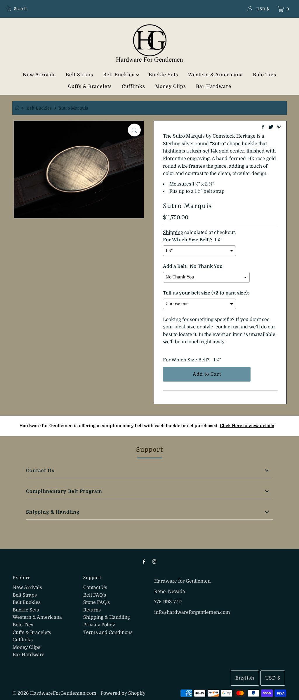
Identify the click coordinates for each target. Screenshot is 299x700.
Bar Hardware (213, 86)
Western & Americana (215, 74)
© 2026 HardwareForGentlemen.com (54, 693)
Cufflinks (133, 86)
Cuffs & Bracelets (90, 86)
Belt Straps (79, 74)
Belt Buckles (119, 74)
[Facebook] (144, 561)
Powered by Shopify (122, 693)
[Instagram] (154, 561)
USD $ (262, 9)
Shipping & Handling (52, 512)
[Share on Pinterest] (279, 127)
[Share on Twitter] (271, 127)
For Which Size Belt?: (187, 360)
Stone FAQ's (96, 602)
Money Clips (170, 86)
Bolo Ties (264, 74)
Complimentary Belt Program (64, 491)
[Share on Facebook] (263, 127)
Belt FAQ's (94, 595)
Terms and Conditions (108, 632)
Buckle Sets (163, 74)
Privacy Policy (99, 625)
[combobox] (51, 9)
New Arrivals (39, 74)
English (244, 678)
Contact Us (40, 470)
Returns (92, 610)
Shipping (173, 232)
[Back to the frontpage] (18, 108)
